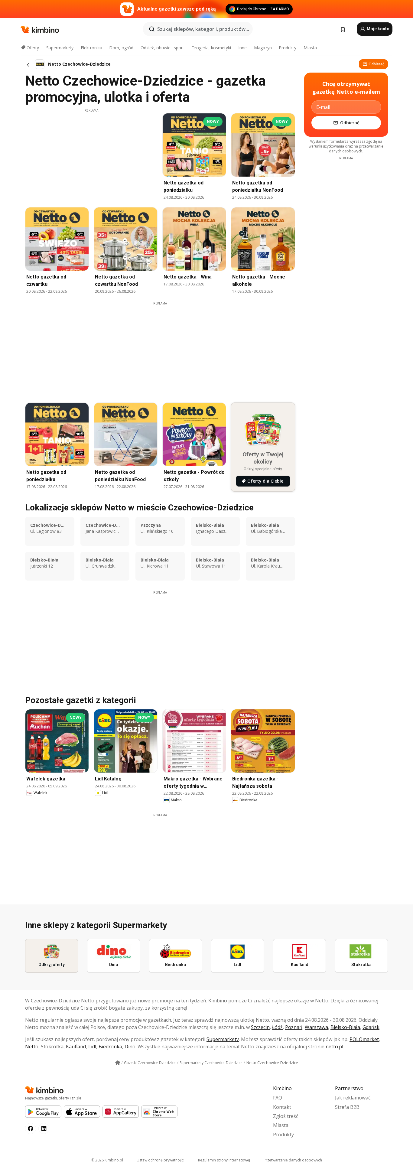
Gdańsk (371, 1027)
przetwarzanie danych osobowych (356, 149)
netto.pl (334, 1046)
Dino (130, 1046)
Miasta (310, 47)
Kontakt (282, 1107)
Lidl (92, 1046)
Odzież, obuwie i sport (162, 47)
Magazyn (263, 47)
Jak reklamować (353, 1097)
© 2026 (107, 1160)
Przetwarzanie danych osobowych (293, 1160)
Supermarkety (59, 47)
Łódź (277, 1027)
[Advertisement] (91, 155)
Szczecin (260, 1027)
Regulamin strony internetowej (224, 1160)
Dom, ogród (121, 47)
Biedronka (110, 1046)
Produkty (287, 47)
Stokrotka (52, 1046)
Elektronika (91, 47)
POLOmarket (364, 1039)
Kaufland (76, 1046)
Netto (31, 1046)
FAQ (277, 1097)
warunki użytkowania (326, 146)
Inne (242, 47)
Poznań (293, 1027)
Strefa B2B (347, 1107)
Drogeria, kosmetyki (211, 47)
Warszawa (316, 1027)
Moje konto (377, 28)
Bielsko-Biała (345, 1027)
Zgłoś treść (285, 1116)
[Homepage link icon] (117, 1062)
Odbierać (376, 64)
